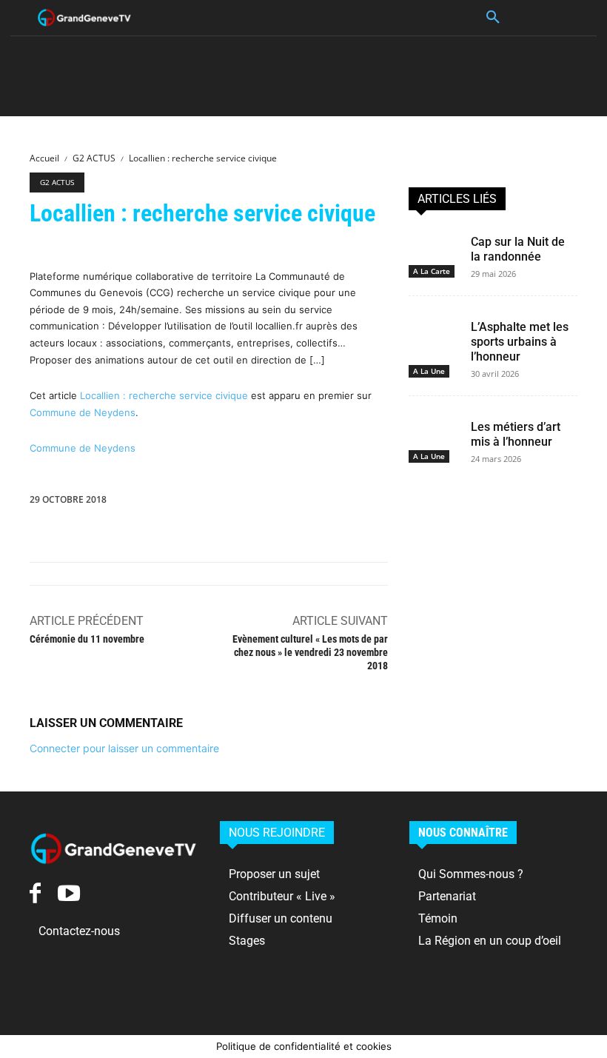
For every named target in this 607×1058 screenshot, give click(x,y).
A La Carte (431, 271)
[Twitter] (302, 503)
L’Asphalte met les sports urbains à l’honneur (520, 342)
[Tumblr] (506, 503)
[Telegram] (540, 503)
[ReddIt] (438, 503)
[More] (575, 503)
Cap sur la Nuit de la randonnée (518, 249)
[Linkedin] (404, 503)
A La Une (429, 371)
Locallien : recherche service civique (164, 395)
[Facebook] (268, 503)
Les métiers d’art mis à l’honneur (515, 434)
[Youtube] (68, 893)
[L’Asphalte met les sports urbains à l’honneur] (434, 329)
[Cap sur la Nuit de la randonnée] (434, 244)
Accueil (44, 158)
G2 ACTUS (94, 158)
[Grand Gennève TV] (84, 17)
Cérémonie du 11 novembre (87, 639)
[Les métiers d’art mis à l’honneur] (434, 429)
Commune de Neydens (82, 412)
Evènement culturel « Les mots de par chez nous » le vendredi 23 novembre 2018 (310, 652)
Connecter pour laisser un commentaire (124, 748)
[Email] (472, 503)
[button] (493, 18)
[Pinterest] (336, 503)
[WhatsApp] (370, 503)
